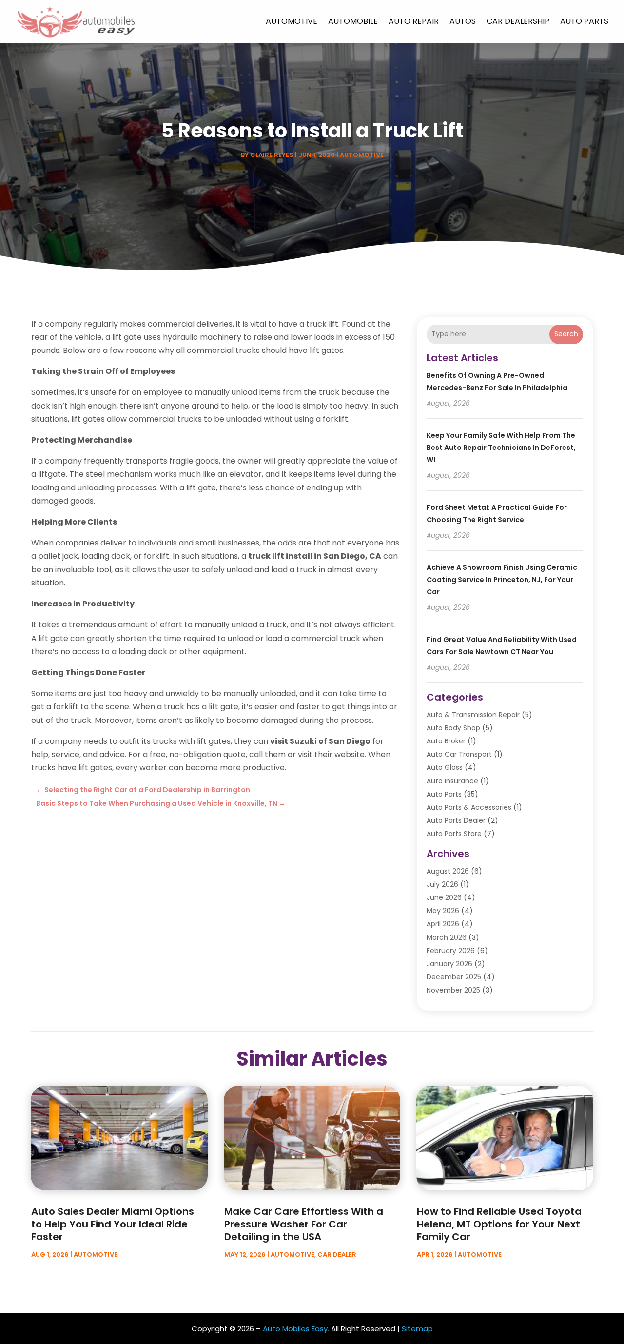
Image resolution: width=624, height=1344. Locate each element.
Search (566, 334)
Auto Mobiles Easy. (296, 1329)
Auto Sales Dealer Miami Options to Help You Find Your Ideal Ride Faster (112, 1224)
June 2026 (444, 897)
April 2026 (443, 924)
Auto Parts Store (454, 833)
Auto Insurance (452, 781)
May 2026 (443, 910)
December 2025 (454, 977)
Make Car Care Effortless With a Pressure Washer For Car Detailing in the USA (303, 1224)
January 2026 (449, 964)
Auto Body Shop (453, 728)
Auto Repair (414, 21)
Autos (462, 21)
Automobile (353, 21)
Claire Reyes (271, 154)
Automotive (291, 21)
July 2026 (442, 884)
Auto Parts (584, 21)
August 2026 (448, 871)
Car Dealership (518, 21)
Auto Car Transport (459, 754)
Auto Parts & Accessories (469, 807)
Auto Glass (445, 767)
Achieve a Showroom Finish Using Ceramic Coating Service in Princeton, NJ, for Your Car (502, 580)
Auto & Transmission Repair (473, 715)
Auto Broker (446, 741)
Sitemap (417, 1329)
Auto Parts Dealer (456, 820)
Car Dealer (336, 1254)
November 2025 (453, 990)
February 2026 (451, 950)
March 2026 (447, 937)
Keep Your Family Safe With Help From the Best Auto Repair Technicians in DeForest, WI (501, 447)
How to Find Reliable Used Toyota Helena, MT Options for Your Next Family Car (499, 1224)
